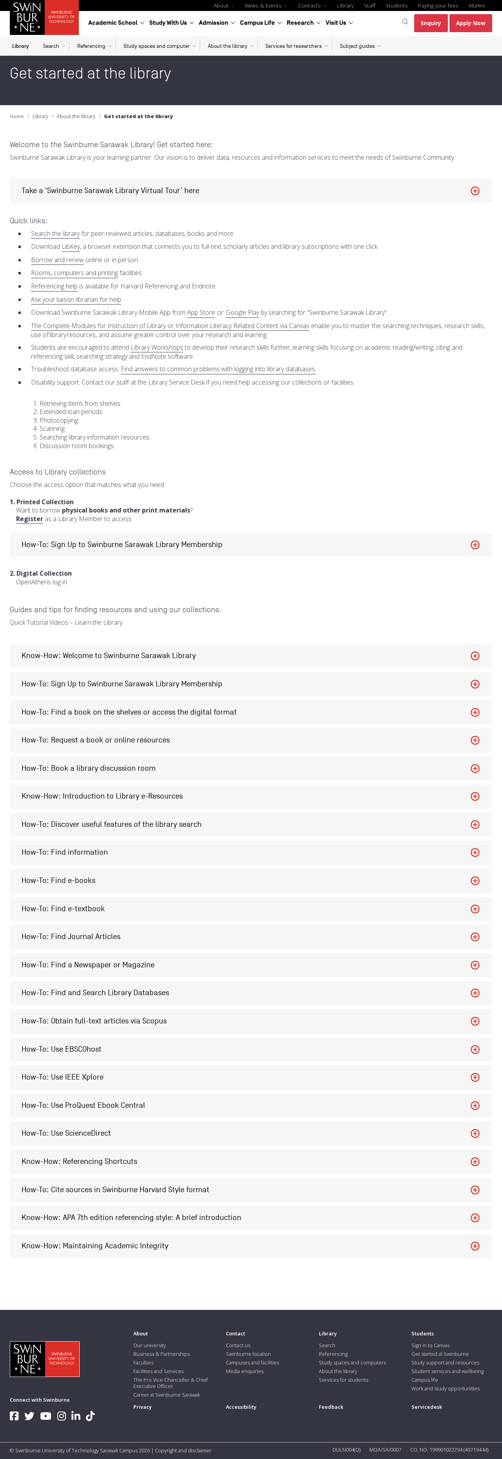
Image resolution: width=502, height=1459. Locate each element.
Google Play (242, 312)
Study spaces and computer (157, 46)
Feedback (331, 1406)
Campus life (424, 1379)
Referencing (91, 46)
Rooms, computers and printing (74, 273)
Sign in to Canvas (430, 1345)
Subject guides (357, 46)
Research (300, 23)
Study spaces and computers (352, 1362)
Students (397, 5)
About (222, 5)
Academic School (113, 23)
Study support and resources (445, 1362)
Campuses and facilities (252, 1362)
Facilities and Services (158, 1371)
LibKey (71, 247)
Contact (235, 1333)
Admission (213, 23)
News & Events (264, 5)
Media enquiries (245, 1371)
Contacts (310, 5)
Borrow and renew (57, 260)
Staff (369, 5)
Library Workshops (157, 347)
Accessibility (241, 1406)
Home (17, 116)
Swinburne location (248, 1353)
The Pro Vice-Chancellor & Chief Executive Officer (170, 1383)
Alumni (477, 5)
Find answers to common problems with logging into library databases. (218, 369)
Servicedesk (426, 1406)
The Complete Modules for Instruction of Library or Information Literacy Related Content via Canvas (170, 326)
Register (29, 519)
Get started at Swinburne (440, 1353)
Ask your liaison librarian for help (76, 299)
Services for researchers (294, 46)
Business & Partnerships (161, 1353)
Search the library (55, 234)
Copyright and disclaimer (183, 1450)
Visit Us (336, 23)
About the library (227, 46)
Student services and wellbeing (447, 1371)
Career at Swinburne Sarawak (166, 1394)
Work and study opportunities (445, 1388)
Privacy (142, 1406)
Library (345, 5)
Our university (149, 1345)
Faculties (143, 1362)
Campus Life (257, 23)
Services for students (343, 1379)
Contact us (238, 1345)
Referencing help (54, 286)
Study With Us (168, 23)
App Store (201, 312)
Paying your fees (438, 5)
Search (51, 46)
